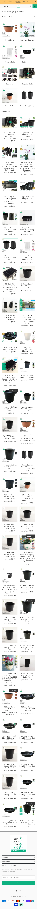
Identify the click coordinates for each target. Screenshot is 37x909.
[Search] (30, 6)
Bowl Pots (10, 31)
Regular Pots (27, 75)
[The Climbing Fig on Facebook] (16, 891)
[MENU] (1, 6)
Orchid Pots (10, 53)
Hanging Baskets (27, 31)
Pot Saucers (27, 53)
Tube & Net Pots (27, 97)
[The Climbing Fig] (18, 6)
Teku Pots (10, 97)
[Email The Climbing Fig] (20, 891)
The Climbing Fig (21, 896)
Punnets (10, 75)
